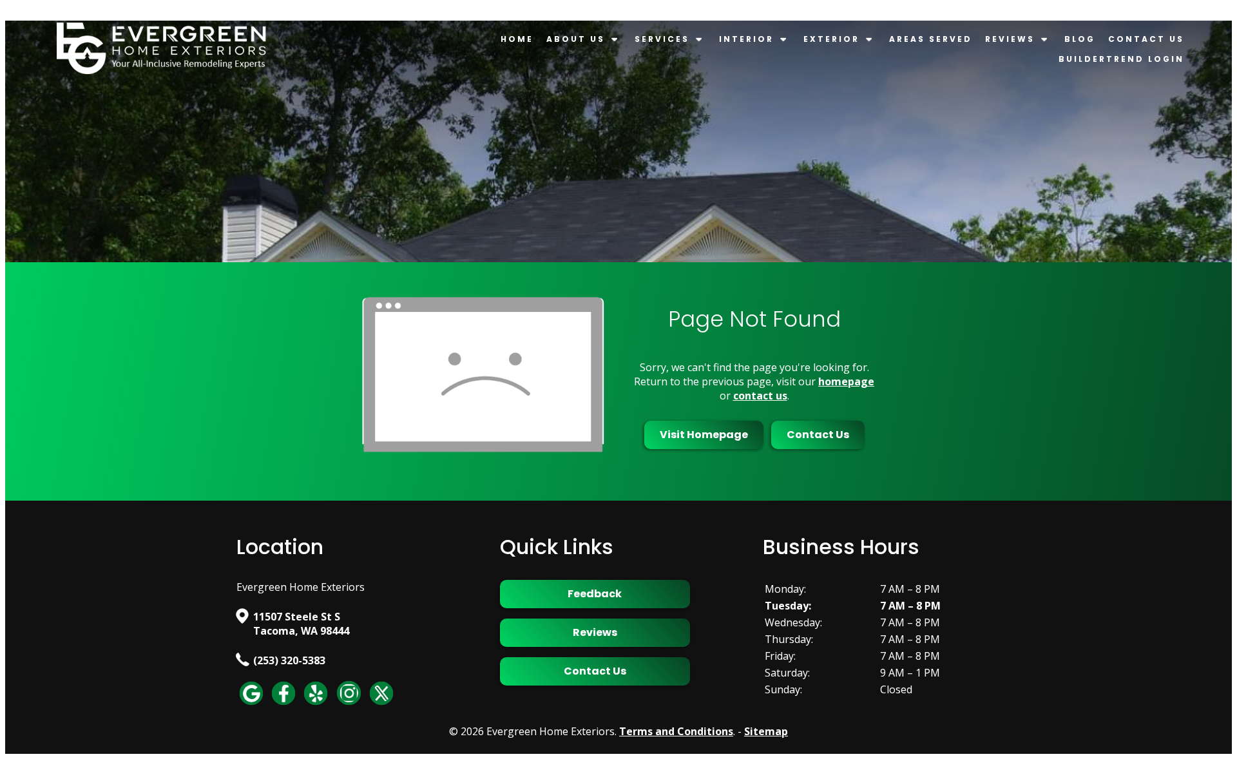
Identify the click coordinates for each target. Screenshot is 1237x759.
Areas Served (930, 39)
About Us (575, 39)
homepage (846, 381)
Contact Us (1146, 39)
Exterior (831, 39)
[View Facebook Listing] (283, 704)
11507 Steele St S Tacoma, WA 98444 (301, 624)
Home (517, 39)
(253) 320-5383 (289, 660)
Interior (746, 39)
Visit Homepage (704, 434)
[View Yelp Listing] (316, 704)
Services (662, 39)
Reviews (1010, 39)
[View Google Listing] (251, 704)
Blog (1079, 39)
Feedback (595, 593)
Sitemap (766, 731)
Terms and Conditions (676, 731)
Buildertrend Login (1121, 58)
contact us (760, 396)
